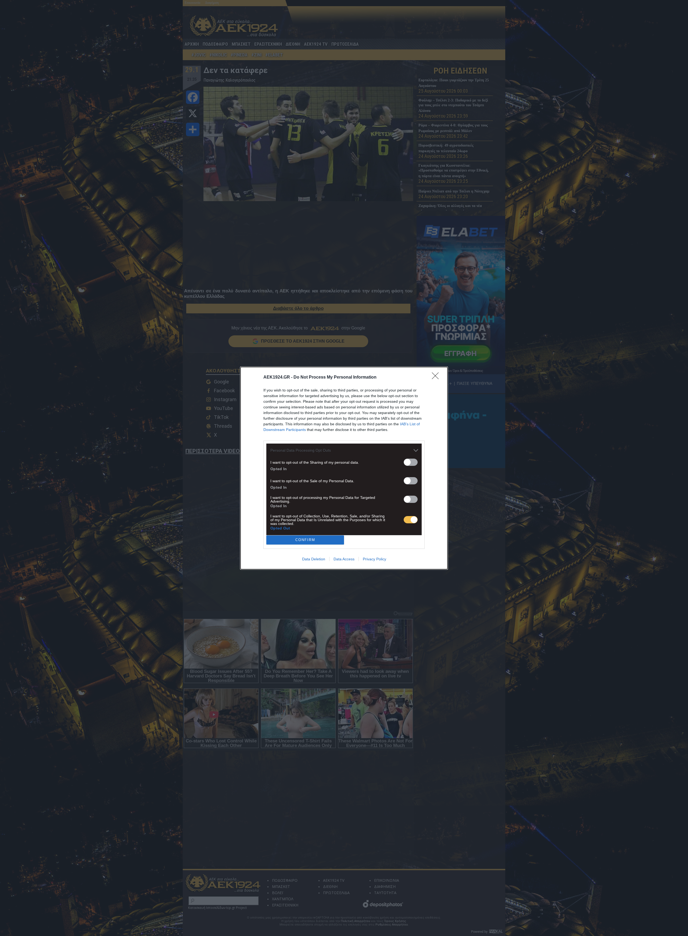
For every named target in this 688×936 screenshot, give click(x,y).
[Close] (437, 377)
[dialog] (344, 468)
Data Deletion (313, 559)
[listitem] (344, 450)
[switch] (411, 462)
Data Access (344, 559)
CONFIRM (305, 540)
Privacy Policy (374, 559)
